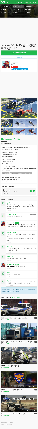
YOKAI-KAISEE (11, 214)
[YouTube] (12, 64)
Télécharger (20, 52)
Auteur (16, 223)
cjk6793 (9, 246)
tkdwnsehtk (15, 62)
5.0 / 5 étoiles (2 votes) (6, 143)
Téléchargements (8, 139)
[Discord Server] (14, 64)
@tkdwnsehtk (11, 235)
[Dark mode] (33, 2)
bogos (9, 273)
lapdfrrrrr (10, 281)
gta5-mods (10, 203)
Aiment (18, 139)
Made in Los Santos (6, 424)
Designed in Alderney (7, 422)
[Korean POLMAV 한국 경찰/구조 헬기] (19, 108)
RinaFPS (10, 256)
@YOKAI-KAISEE (12, 225)
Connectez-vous (21, 290)
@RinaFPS (10, 266)
